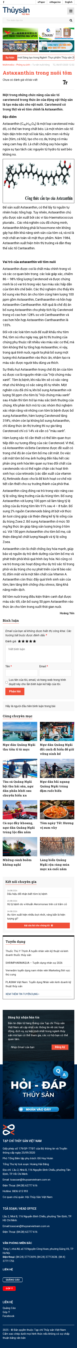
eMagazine (55, 2)
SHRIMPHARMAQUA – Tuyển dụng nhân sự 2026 (34, 962)
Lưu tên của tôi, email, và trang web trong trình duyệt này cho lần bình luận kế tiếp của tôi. (37, 682)
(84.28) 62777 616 (26, 1185)
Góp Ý (6, 1312)
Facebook (8, 1316)
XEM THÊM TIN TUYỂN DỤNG (22, 994)
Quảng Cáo (9, 1308)
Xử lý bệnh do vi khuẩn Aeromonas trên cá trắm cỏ (37, 904)
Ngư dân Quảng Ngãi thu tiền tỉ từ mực (19, 747)
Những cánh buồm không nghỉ (17, 862)
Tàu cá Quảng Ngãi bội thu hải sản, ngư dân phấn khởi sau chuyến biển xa (18, 788)
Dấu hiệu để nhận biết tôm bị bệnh (27, 894)
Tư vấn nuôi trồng (41, 65)
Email (43, 666)
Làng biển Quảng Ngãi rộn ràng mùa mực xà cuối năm (54, 864)
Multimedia (8, 65)
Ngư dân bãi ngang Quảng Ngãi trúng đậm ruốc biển (55, 786)
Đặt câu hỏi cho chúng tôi (37, 925)
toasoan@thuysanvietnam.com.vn (30, 1179)
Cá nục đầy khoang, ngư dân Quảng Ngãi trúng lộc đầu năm (19, 827)
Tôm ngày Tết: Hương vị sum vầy (57, 825)
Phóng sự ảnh (23, 65)
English (68, 2)
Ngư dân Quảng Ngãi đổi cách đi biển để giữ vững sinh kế (57, 749)
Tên (8, 666)
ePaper (41, 2)
